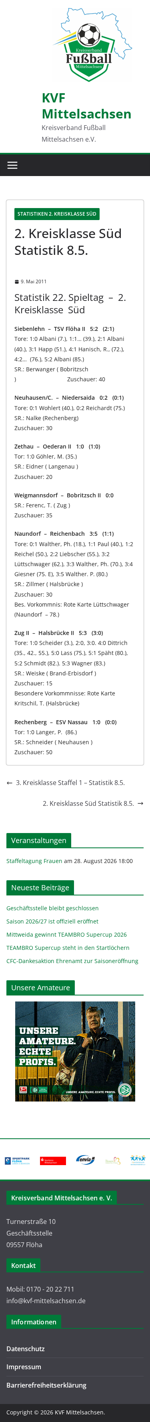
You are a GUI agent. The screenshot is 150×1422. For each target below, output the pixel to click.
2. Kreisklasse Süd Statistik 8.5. (88, 803)
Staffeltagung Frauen (34, 861)
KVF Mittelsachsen (87, 105)
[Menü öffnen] (12, 165)
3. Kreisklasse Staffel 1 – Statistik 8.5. (70, 782)
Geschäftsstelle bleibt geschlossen (52, 908)
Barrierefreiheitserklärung (46, 1385)
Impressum (23, 1366)
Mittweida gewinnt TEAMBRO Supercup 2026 (66, 934)
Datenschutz (25, 1348)
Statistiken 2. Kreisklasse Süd (57, 213)
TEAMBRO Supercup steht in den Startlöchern (68, 947)
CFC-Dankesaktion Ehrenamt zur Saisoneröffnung (72, 961)
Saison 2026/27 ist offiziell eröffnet (52, 921)
